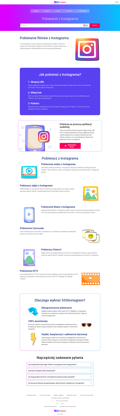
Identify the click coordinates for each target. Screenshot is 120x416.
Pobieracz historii (72, 395)
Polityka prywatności (62, 401)
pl (116, 2)
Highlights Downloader (86, 395)
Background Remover (51, 406)
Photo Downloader (44, 395)
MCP (62, 403)
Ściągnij (94, 25)
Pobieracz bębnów (58, 395)
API (57, 403)
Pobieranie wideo (31, 395)
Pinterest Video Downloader (68, 406)
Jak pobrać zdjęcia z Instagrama (60, 398)
